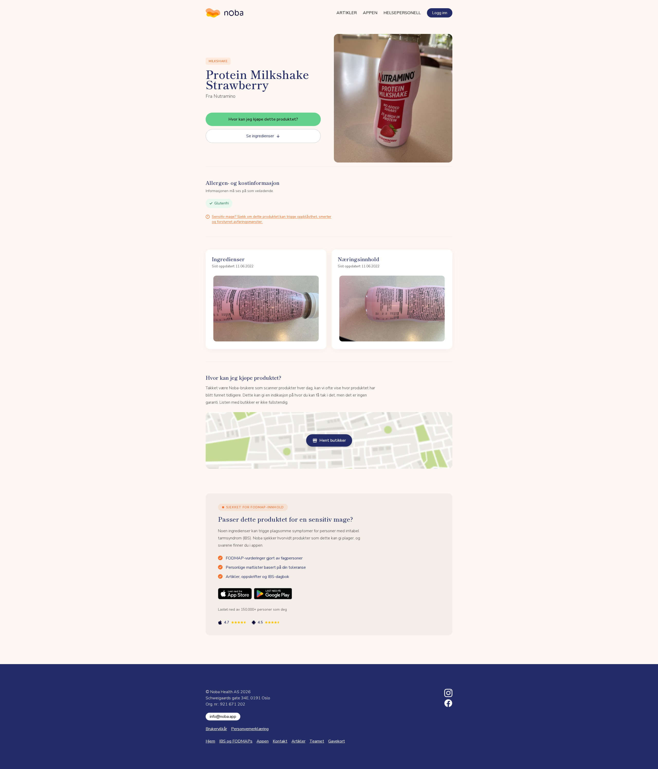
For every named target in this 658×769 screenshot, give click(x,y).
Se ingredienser (260, 136)
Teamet (316, 741)
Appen (370, 13)
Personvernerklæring (250, 729)
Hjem (210, 741)
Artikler (346, 13)
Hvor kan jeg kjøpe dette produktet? (263, 119)
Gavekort (336, 741)
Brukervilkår (216, 729)
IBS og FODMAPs (235, 741)
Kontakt (280, 741)
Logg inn (439, 13)
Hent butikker (332, 440)
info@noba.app (223, 716)
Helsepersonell (402, 13)
